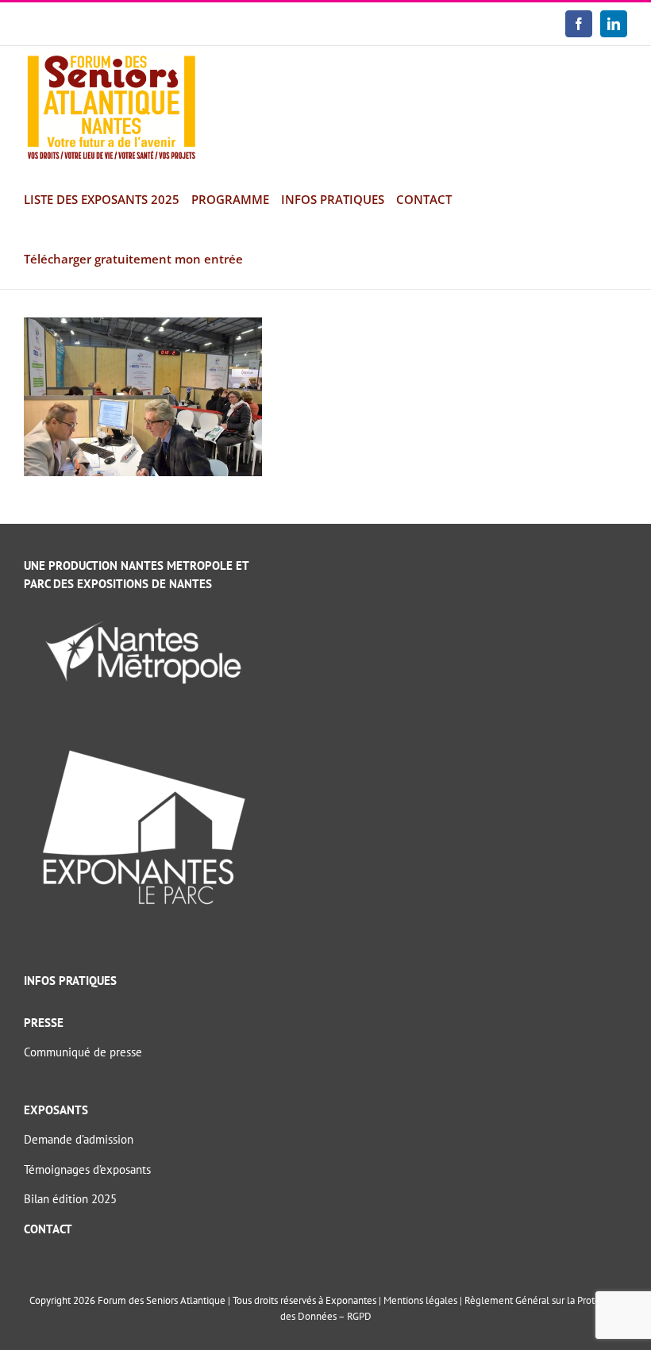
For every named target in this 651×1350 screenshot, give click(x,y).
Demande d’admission (78, 1139)
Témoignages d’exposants (87, 1169)
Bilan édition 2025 (70, 1198)
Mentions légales (420, 1300)
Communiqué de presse (83, 1052)
